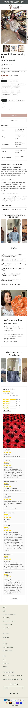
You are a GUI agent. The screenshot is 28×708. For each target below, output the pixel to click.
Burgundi (6, 91)
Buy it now (14, 120)
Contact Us (6, 627)
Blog (4, 640)
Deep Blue (21, 85)
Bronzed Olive (7, 88)
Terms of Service (7, 624)
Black (15, 95)
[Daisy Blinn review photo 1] (14, 431)
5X (4, 104)
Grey (18, 81)
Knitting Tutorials (7, 650)
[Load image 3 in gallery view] (21, 48)
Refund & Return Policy (9, 621)
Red (13, 91)
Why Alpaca (6, 637)
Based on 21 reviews (8, 393)
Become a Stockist (8, 647)
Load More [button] (14, 598)
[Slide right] (26, 48)
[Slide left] (1, 48)
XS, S (5, 101)
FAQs (4, 611)
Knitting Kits (6, 663)
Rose (11, 81)
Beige (13, 85)
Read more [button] (7, 550)
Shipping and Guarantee (9, 614)
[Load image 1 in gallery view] (7, 48)
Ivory (5, 81)
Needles (5, 666)
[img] (14, 452)
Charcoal (6, 85)
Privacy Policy (6, 617)
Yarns (4, 660)
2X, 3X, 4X (21, 101)
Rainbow (17, 88)
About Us (5, 644)
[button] (3, 6)
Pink (19, 91)
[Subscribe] (22, 688)
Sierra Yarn (15, 705)
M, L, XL (12, 101)
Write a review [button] (14, 395)
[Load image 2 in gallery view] (14, 48)
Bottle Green (7, 95)
